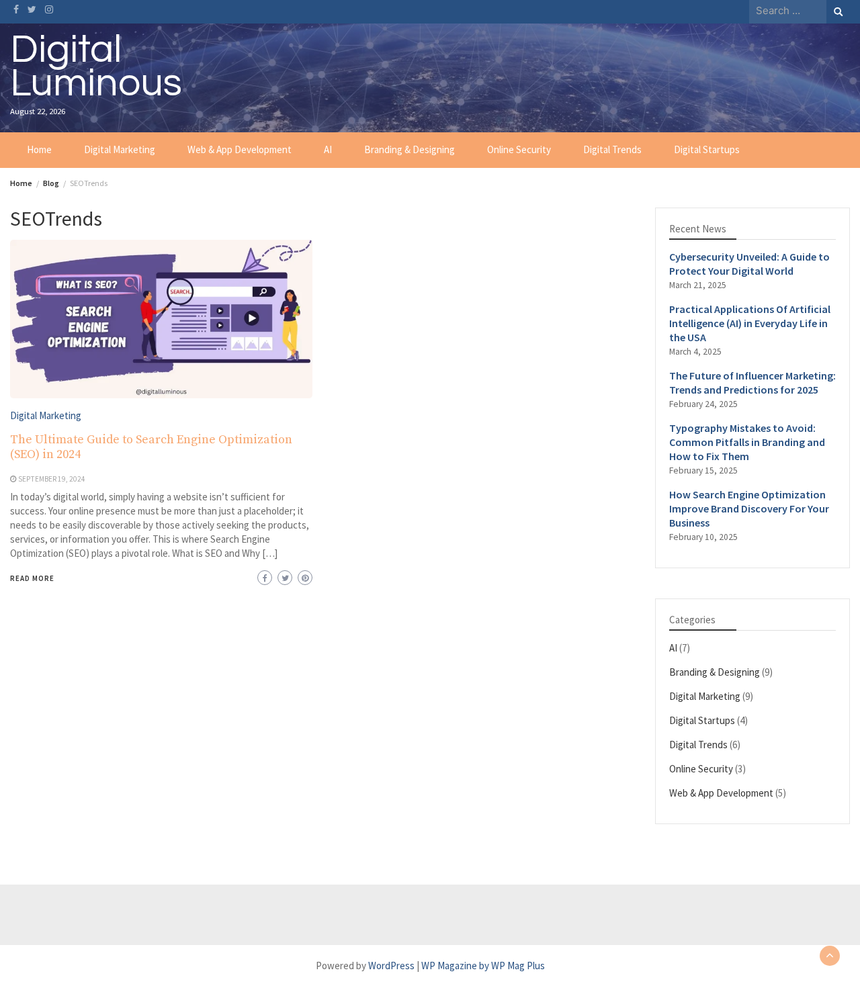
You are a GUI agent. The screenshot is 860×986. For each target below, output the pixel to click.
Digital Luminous (96, 66)
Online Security (519, 149)
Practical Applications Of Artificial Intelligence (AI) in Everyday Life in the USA (749, 323)
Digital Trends (612, 149)
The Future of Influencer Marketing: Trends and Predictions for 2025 (752, 382)
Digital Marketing (119, 149)
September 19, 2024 (51, 479)
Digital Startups (707, 149)
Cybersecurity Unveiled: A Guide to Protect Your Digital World (749, 263)
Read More (32, 578)
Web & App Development (239, 149)
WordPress (391, 965)
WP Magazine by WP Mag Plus (483, 965)
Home (39, 149)
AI (328, 149)
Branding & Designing (409, 149)
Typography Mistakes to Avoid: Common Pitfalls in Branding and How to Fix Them (747, 442)
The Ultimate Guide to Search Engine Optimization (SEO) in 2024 (151, 447)
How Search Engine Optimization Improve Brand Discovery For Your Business (749, 508)
